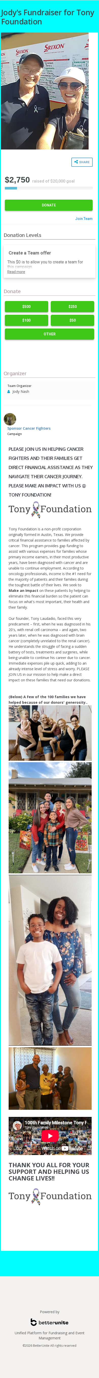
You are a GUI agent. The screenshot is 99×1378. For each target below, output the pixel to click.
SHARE (84, 162)
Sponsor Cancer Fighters (29, 428)
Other (50, 334)
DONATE (49, 205)
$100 (26, 320)
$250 (73, 307)
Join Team (84, 219)
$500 (26, 307)
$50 (73, 320)
